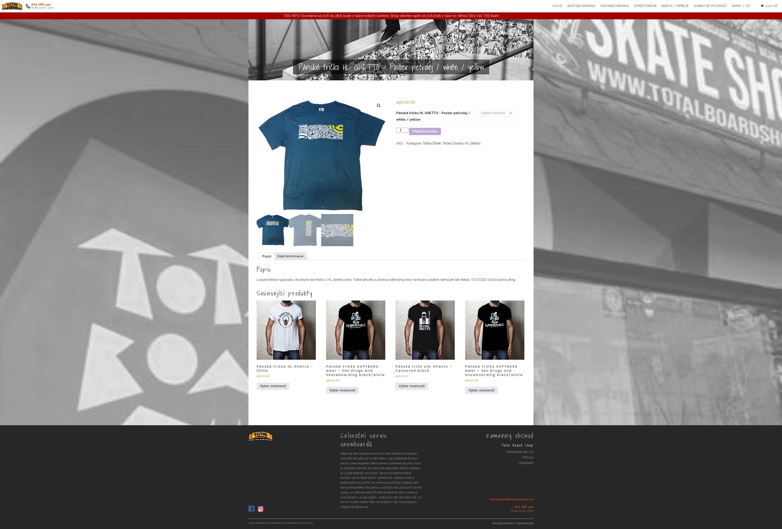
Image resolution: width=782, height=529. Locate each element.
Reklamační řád (525, 522)
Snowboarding (614, 6)
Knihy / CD (741, 6)
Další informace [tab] (290, 256)
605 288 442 (41, 4)
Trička (427, 143)
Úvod (557, 6)
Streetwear (645, 6)
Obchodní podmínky (503, 522)
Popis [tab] (266, 256)
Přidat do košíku (425, 131)
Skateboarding (581, 6)
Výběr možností (273, 386)
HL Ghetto (473, 143)
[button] (378, 105)
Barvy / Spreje (675, 6)
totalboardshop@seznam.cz (512, 499)
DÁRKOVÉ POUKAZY (710, 6)
